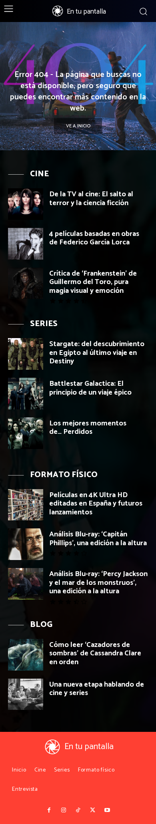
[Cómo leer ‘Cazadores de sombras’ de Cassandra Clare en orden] (25, 655)
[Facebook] (49, 810)
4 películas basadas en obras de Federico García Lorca (94, 238)
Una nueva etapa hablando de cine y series (96, 689)
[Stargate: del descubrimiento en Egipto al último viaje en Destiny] (25, 354)
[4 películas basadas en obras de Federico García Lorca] (25, 244)
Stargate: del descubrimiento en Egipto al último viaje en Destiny (96, 352)
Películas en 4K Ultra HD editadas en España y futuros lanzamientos (95, 503)
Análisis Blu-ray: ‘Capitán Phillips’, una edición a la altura (98, 538)
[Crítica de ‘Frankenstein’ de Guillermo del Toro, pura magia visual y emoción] (25, 283)
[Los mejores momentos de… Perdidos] (25, 433)
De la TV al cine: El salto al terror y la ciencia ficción (91, 198)
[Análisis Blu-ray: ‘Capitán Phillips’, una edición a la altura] (25, 544)
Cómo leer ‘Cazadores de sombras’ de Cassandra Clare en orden (95, 653)
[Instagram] (63, 810)
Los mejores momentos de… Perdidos (87, 427)
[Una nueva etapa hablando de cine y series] (25, 694)
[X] (92, 810)
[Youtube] (107, 810)
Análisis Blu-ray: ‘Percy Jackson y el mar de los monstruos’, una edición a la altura (98, 582)
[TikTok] (78, 810)
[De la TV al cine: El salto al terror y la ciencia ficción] (25, 204)
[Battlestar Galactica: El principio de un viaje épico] (25, 393)
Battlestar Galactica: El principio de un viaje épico (90, 388)
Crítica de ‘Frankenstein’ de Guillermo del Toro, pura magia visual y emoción (93, 282)
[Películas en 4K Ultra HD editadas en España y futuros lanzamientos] (25, 505)
